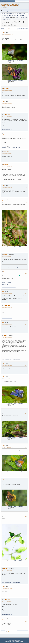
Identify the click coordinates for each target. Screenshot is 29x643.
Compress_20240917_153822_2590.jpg (15, 403)
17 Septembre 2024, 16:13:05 (8, 516)
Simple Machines (17, 640)
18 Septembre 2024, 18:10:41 (7, 601)
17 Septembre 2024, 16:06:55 (8, 413)
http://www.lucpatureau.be (7, 129)
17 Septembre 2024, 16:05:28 (8, 378)
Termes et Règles (13, 638)
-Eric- (20, 17)
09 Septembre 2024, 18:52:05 (8, 34)
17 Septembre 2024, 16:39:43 (7, 570)
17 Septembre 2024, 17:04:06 (7, 588)
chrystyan (6, 88)
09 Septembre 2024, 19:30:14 (7, 103)
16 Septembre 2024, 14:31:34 (7, 307)
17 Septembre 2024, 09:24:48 (7, 365)
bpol (4, 271)
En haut (2, 631)
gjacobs (5, 134)
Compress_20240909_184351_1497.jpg (15, 60)
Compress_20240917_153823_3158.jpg (15, 560)
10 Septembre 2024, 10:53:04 (7, 135)
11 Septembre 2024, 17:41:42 (7, 166)
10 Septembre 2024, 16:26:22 (7, 153)
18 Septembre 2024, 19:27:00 (7, 620)
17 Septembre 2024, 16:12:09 (8, 481)
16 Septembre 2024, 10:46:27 (7, 256)
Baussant (22, 17)
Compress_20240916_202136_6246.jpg (15, 80)
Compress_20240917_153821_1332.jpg (15, 437)
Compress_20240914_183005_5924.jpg (15, 246)
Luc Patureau (6, 114)
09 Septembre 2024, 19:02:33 (7, 90)
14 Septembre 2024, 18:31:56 (8, 202)
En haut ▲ (19, 638)
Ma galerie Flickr (5, 284)
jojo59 (26, 17)
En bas (2, 28)
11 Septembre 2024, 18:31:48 (7, 187)
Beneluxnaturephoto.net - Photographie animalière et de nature (9, 5)
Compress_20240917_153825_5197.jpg (15, 506)
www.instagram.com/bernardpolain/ (9, 287)
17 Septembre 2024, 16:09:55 (8, 447)
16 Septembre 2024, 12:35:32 (7, 293)
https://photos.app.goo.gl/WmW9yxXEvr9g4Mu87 (11, 147)
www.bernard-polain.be (6, 282)
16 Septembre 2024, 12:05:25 (7, 273)
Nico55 (17, 17)
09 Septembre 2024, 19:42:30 (7, 116)
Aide (9, 638)
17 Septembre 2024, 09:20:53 (7, 337)
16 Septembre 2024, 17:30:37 (7, 324)
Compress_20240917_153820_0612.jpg (15, 471)
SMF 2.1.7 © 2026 (12, 640)
